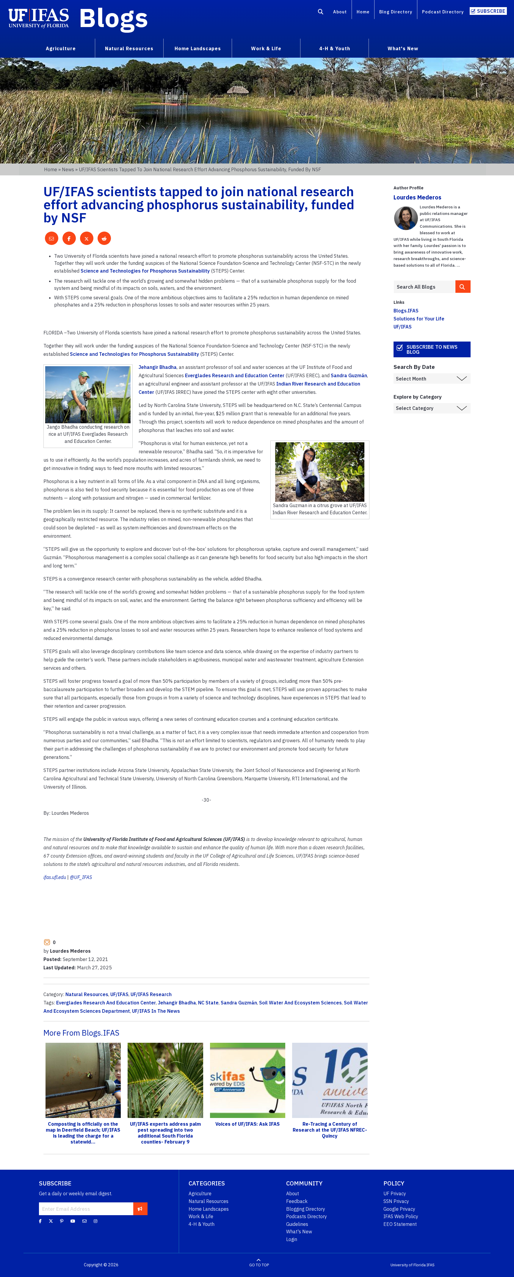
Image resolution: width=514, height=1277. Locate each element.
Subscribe (491, 11)
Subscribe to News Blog (432, 349)
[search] (463, 286)
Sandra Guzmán (349, 375)
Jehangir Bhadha (158, 367)
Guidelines (297, 1224)
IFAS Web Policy (400, 1216)
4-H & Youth (201, 1224)
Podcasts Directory (306, 1216)
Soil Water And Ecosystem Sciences (300, 1003)
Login (291, 1239)
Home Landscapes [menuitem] (198, 48)
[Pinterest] (61, 1221)
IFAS (431, 1264)
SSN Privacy (396, 1201)
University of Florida (408, 1264)
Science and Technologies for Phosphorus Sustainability (145, 271)
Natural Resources (86, 994)
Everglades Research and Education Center (234, 375)
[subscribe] (140, 1208)
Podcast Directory (443, 12)
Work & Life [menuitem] (266, 48)
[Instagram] (95, 1221)
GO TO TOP (259, 1264)
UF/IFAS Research (151, 994)
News (68, 169)
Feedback (297, 1201)
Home (363, 12)
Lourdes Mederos (417, 197)
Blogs (113, 17)
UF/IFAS (119, 994)
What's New (299, 1231)
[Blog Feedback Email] (84, 1221)
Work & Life (201, 1216)
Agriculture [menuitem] (61, 48)
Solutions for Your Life (419, 319)
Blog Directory (395, 12)
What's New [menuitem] (403, 48)
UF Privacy (394, 1193)
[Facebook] (40, 1221)
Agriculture (200, 1193)
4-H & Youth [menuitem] (334, 48)
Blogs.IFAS (406, 311)
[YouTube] (72, 1221)
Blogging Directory (305, 1209)
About (340, 12)
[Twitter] (51, 1221)
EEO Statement (400, 1224)
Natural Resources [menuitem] (129, 48)
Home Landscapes (209, 1209)
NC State (208, 1003)
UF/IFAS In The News (156, 1011)
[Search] (320, 13)
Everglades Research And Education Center (106, 1003)
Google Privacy (399, 1209)
